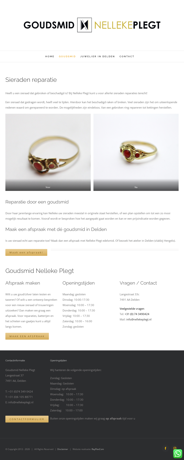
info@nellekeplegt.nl (138, 319)
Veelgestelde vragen (132, 308)
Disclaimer (62, 449)
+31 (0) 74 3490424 (137, 314)
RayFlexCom (98, 449)
